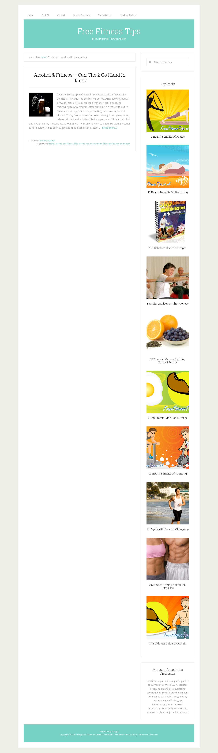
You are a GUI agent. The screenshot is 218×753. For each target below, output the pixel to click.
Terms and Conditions (148, 735)
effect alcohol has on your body (88, 144)
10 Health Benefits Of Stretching (168, 192)
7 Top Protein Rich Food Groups (168, 417)
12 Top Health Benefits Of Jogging (168, 529)
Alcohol (43, 141)
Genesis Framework (104, 735)
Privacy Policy (131, 735)
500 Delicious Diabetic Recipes (167, 248)
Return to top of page (109, 731)
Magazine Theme (84, 735)
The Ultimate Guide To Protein (168, 643)
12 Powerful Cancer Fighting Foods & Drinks (167, 361)
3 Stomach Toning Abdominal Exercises (167, 586)
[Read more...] (109, 127)
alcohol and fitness (64, 144)
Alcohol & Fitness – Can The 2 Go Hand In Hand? (80, 78)
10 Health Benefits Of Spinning (168, 473)
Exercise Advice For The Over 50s (168, 303)
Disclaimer (119, 735)
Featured (51, 141)
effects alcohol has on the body (116, 144)
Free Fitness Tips (109, 31)
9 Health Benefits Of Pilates (168, 136)
